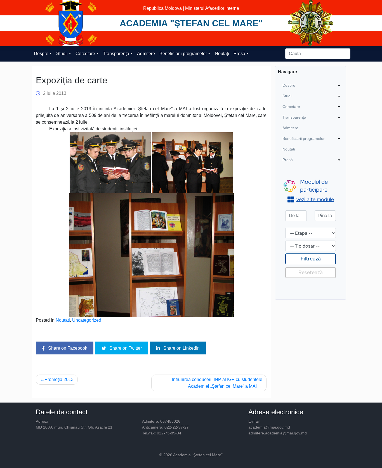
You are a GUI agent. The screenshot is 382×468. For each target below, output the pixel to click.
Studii (62, 53)
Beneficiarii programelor (183, 53)
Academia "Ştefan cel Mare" (191, 23)
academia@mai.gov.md (269, 427)
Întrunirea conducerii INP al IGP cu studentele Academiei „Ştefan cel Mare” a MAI (217, 383)
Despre (41, 53)
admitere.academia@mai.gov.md (277, 433)
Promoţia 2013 (59, 379)
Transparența (116, 53)
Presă (239, 53)
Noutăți (222, 53)
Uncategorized (86, 320)
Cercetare (85, 53)
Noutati (63, 320)
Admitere (146, 53)
